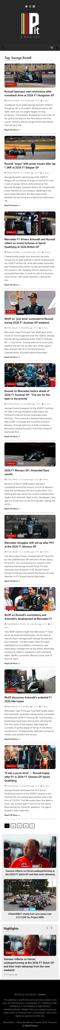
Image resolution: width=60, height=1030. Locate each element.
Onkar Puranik (13, 100)
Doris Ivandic (12, 551)
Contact (42, 994)
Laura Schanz (12, 785)
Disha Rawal (12, 327)
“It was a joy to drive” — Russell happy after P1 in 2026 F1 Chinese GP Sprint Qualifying (27, 776)
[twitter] (26, 6)
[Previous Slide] (47, 928)
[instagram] (30, 6)
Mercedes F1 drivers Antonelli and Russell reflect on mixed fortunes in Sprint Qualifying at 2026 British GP (29, 243)
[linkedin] (34, 6)
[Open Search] (52, 47)
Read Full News (11, 129)
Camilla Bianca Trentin (16, 624)
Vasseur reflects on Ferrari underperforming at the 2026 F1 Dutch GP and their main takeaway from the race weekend (30, 874)
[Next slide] (51, 928)
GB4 (32, 909)
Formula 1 (11, 84)
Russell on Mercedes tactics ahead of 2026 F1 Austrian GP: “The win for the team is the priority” (27, 394)
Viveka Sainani (13, 403)
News (20, 84)
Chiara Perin (12, 479)
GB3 (26, 909)
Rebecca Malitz (13, 252)
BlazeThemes (31, 1025)
